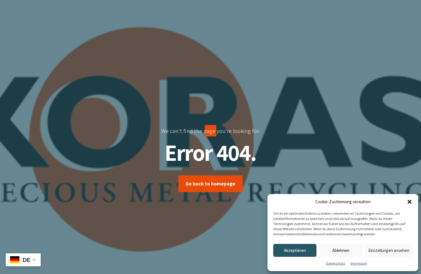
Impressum (358, 263)
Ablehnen (340, 250)
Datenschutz (335, 263)
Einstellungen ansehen (388, 250)
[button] (409, 202)
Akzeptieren (295, 250)
